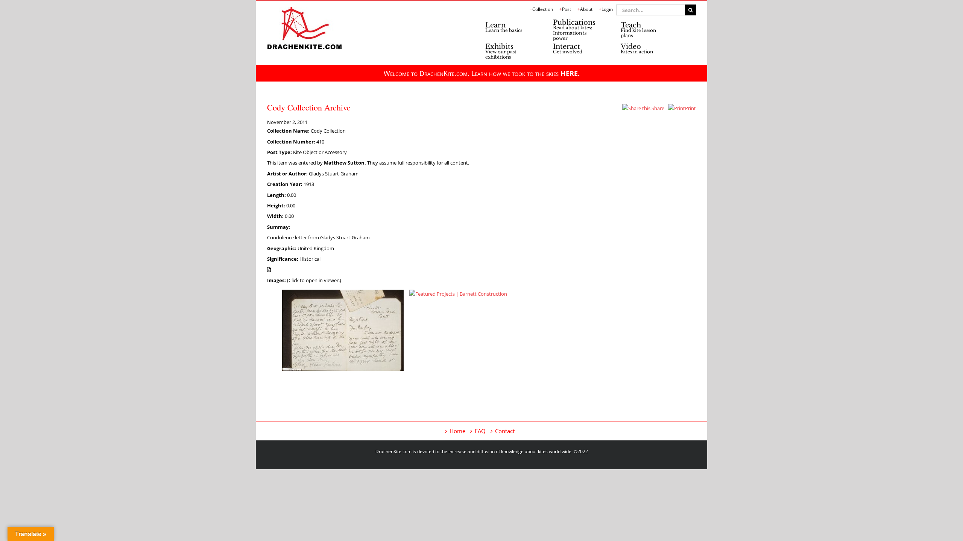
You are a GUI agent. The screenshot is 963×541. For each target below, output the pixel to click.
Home (457, 431)
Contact (505, 431)
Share (657, 108)
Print (690, 108)
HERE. (570, 73)
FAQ (480, 431)
